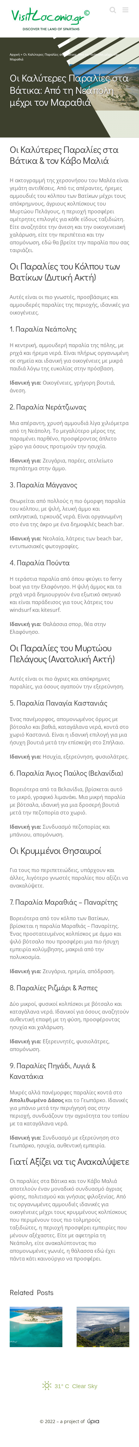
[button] (14, 1327)
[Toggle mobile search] (113, 9)
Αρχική (15, 54)
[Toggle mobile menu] (126, 9)
